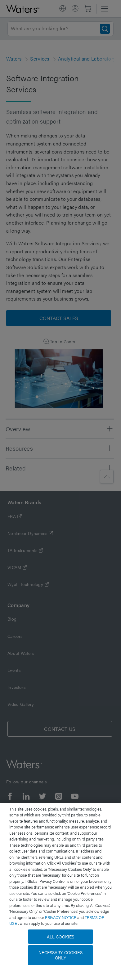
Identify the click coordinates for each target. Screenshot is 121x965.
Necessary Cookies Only (60, 955)
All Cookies (60, 936)
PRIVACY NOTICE (61, 917)
